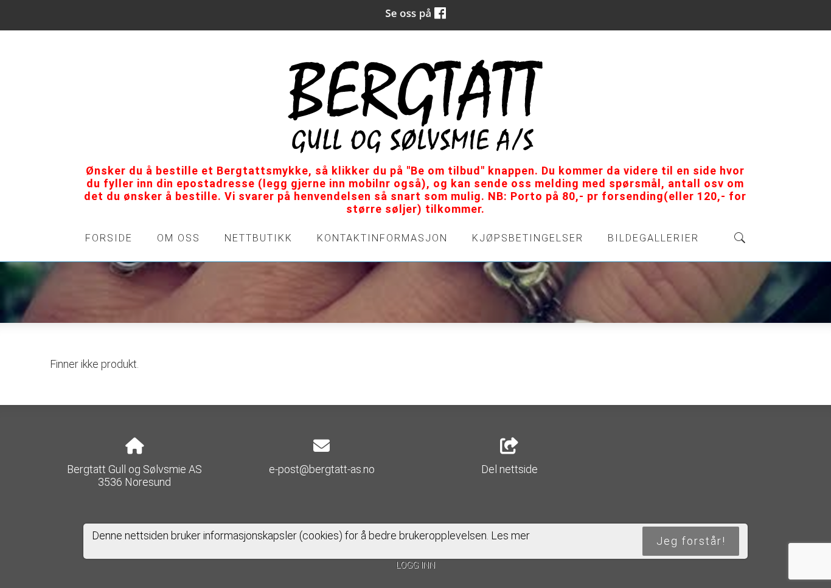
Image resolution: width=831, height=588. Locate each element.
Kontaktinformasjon (382, 238)
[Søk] (739, 238)
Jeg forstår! (691, 540)
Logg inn (415, 565)
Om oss (178, 238)
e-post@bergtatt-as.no (322, 469)
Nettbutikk (258, 238)
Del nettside (509, 469)
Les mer (510, 535)
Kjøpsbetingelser (527, 238)
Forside (109, 238)
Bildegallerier (653, 238)
